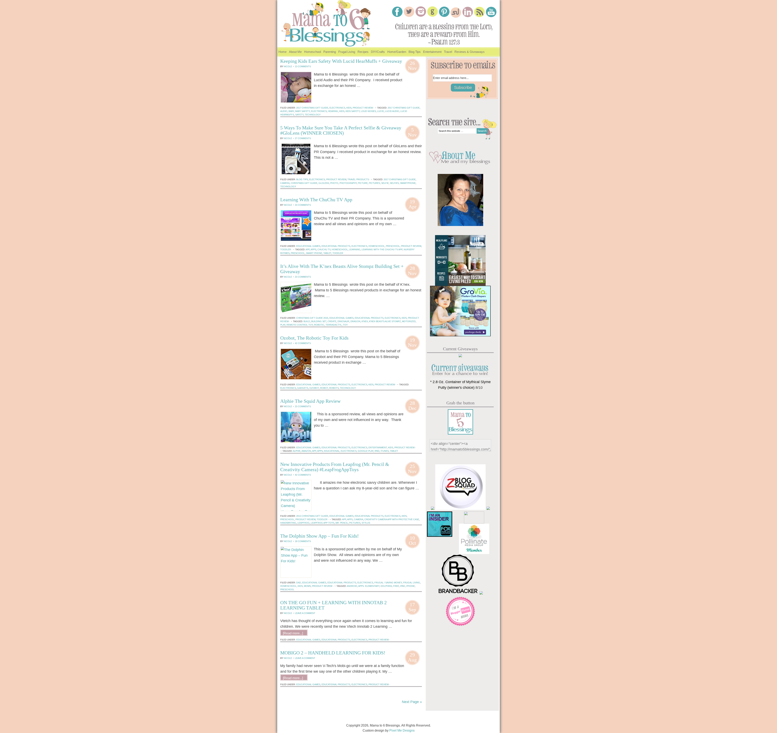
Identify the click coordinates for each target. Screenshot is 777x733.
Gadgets (302, 388)
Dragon (355, 321)
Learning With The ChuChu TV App (316, 199)
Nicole (288, 66)
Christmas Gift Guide (304, 183)
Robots (334, 388)
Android (352, 586)
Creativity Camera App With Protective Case (391, 519)
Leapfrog (303, 523)
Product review (363, 108)
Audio (283, 111)
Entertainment (432, 53)
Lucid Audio (392, 111)
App (308, 249)
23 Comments (303, 205)
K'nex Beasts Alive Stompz (385, 321)
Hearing (333, 111)
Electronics (337, 108)
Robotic (319, 325)
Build (307, 321)
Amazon (306, 451)
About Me (295, 53)
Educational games (308, 246)
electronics (319, 111)
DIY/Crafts (377, 53)
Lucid (380, 111)
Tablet (327, 253)
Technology (313, 114)
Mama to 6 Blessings (327, 21)
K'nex (365, 321)
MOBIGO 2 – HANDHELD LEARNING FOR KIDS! (332, 652)
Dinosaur (343, 321)
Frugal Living (346, 53)
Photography (348, 183)
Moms (307, 586)
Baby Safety (302, 111)
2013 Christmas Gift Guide (312, 516)
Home (282, 51)
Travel (447, 53)
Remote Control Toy (300, 325)
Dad (298, 582)
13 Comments (303, 66)
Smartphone (408, 183)
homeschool (376, 246)
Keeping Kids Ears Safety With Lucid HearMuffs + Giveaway (341, 61)
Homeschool (312, 53)
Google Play (365, 451)
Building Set (318, 321)
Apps (313, 249)
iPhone (410, 586)
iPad (377, 451)
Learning (354, 249)
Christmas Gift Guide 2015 (312, 318)
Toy (345, 325)
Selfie (385, 183)
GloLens (323, 183)
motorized (409, 321)
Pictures (374, 183)
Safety (299, 114)
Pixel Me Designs (402, 730)
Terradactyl (334, 325)
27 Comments (303, 138)
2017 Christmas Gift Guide (312, 108)
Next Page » (412, 702)
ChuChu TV (323, 249)
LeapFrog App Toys (322, 523)
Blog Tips (415, 51)
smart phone (314, 253)
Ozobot (314, 388)
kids (341, 111)
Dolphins (386, 586)
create (332, 321)
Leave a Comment (305, 613)
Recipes (362, 53)
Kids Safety (353, 111)
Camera (285, 183)
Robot (324, 388)
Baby (291, 111)
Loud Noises (368, 111)
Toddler (337, 253)
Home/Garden (396, 53)
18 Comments (303, 541)
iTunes (385, 451)
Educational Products (336, 246)
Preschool (393, 246)
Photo (334, 183)
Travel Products (358, 179)
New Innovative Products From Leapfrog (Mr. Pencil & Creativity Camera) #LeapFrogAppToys (334, 467)
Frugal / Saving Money (388, 582)
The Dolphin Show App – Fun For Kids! (319, 536)
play (282, 325)
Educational (332, 451)
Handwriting (288, 523)
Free (396, 586)
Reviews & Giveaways (469, 53)
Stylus (366, 523)
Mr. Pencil (341, 523)
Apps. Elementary (368, 586)
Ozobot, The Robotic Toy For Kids (314, 338)
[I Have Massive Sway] (488, 509)
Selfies (394, 183)
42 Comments (303, 343)
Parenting (329, 53)
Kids (348, 108)
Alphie (296, 451)
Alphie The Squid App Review (310, 401)
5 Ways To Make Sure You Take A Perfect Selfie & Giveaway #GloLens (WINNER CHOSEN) (340, 130)
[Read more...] (324, 92)
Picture (363, 183)
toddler (285, 249)
